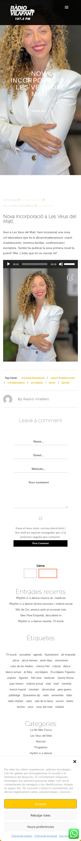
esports (11, 677)
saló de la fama (43, 701)
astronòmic (61, 660)
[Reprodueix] (8, 264)
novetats (34, 689)
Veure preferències (40, 827)
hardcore (49, 677)
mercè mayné (18, 689)
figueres (23, 677)
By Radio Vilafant (31, 200)
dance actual (13, 672)
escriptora (37, 382)
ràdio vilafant (15, 701)
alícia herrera (29, 660)
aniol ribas (46, 660)
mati (48, 683)
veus (30, 706)
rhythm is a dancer (41, 753)
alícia (16, 660)
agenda (37, 654)
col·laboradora (16, 382)
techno (21, 706)
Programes (41, 747)
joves (52, 382)
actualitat (25, 654)
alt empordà (68, 654)
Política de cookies (21, 835)
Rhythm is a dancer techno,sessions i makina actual (40, 603)
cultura (56, 666)
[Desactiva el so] (61, 264)
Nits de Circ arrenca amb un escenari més (41, 609)
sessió (60, 701)
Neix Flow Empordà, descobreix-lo (40, 615)
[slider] (70, 263)
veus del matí (44, 706)
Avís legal (64, 835)
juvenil (65, 382)
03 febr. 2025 (10, 200)
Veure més (39, 111)
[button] (75, 761)
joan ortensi (16, 683)
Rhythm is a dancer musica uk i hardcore (41, 598)
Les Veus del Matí (14, 206)
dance (66, 666)
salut (29, 701)
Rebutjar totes (40, 815)
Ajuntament (51, 654)
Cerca (40, 566)
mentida (66, 683)
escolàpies (41, 672)
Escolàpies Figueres (63, 672)
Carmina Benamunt (32, 378)
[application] (40, 264)
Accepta (40, 804)
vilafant (59, 706)
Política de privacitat (45, 835)
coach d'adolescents (62, 378)
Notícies (30, 206)
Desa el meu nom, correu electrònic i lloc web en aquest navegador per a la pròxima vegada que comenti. (40, 532)
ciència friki (43, 666)
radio (46, 695)
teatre (69, 701)
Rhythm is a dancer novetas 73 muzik (41, 621)
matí (56, 683)
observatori (48, 689)
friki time (36, 677)
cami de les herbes (21, 666)
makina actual (34, 683)
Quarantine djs (31, 695)
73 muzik (11, 654)
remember (58, 695)
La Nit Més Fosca (41, 729)
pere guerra (64, 689)
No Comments (45, 206)
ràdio (69, 695)
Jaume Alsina (65, 677)
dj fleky (28, 672)
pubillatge (14, 695)
